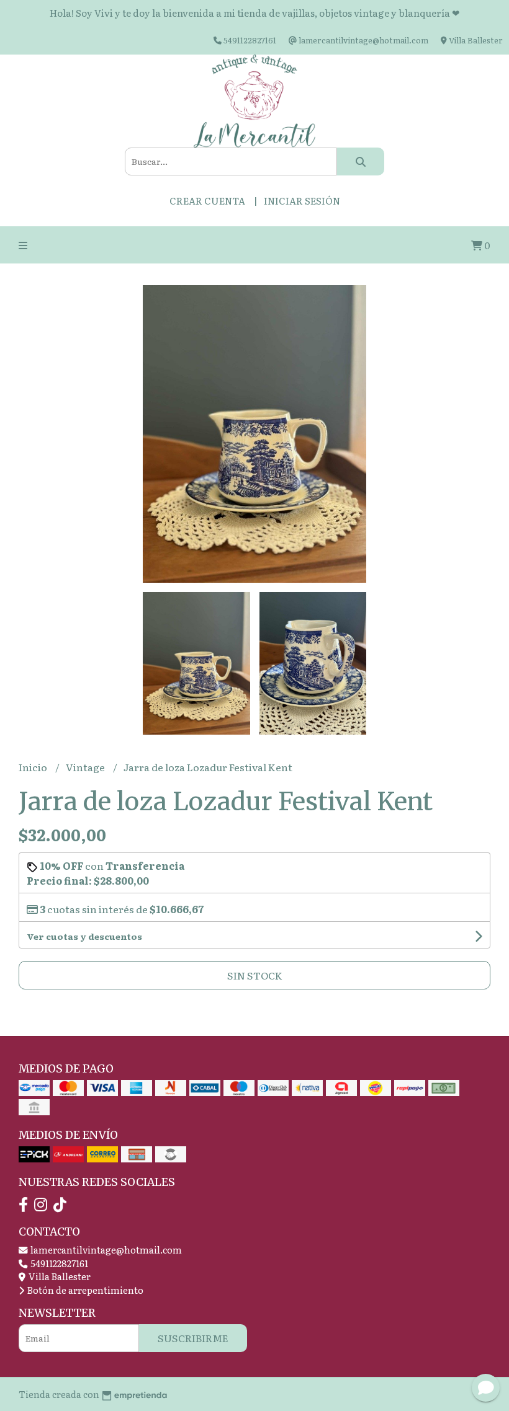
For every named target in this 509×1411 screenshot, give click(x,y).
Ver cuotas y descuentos (84, 936)
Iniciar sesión (302, 200)
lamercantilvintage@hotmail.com (105, 1249)
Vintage (86, 766)
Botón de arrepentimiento (84, 1289)
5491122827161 (58, 1263)
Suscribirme (193, 1337)
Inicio (34, 766)
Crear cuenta (207, 200)
